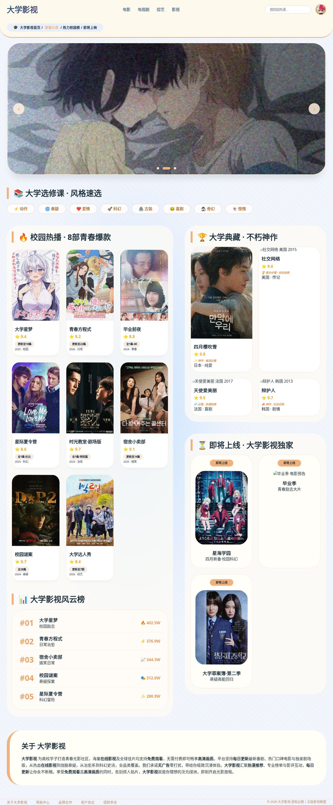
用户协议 (88, 802)
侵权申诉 (110, 802)
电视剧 (143, 9)
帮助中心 (43, 802)
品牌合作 (65, 802)
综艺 (161, 9)
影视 (176, 9)
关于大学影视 (17, 802)
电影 (126, 9)
